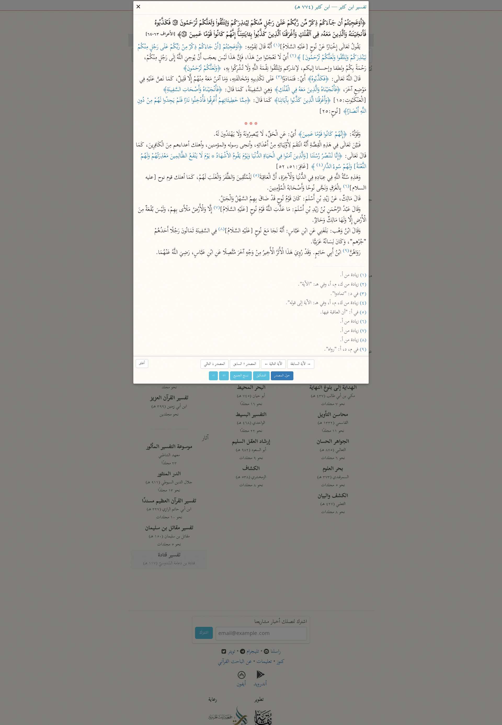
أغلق (142, 363)
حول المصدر (282, 376)
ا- (213, 376)
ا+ (224, 376)
